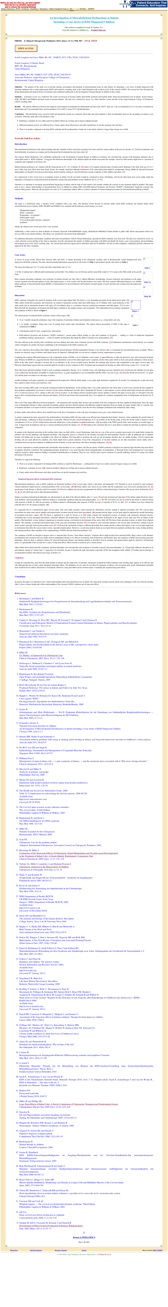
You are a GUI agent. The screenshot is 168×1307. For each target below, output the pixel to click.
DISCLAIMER (157, 1250)
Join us (84, 1250)
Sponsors (10, 9)
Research (43, 9)
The (72, 9)
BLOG (18, 9)
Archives (24, 9)
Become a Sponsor (61, 1250)
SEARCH (91, 9)
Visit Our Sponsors (36, 1250)
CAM (50, 9)
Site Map (82, 9)
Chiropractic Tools (60, 9)
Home (3, 9)
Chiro (33, 9)
